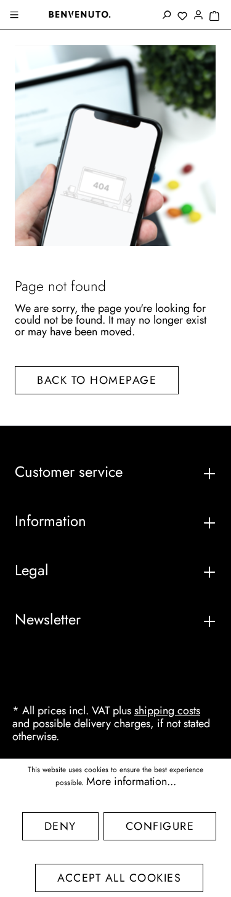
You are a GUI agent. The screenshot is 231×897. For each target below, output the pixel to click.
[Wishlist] (182, 17)
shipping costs (167, 711)
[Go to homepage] (79, 14)
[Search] (166, 16)
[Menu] (15, 16)
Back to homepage (96, 380)
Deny (60, 826)
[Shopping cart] (214, 17)
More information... (131, 781)
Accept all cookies (119, 878)
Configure (160, 826)
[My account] (198, 16)
